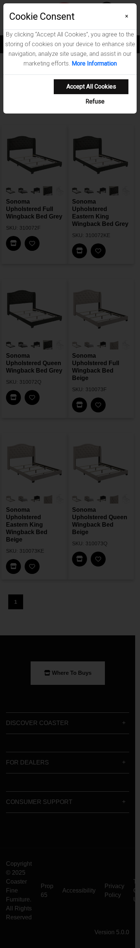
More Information (94, 63)
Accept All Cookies (91, 86)
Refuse (95, 101)
